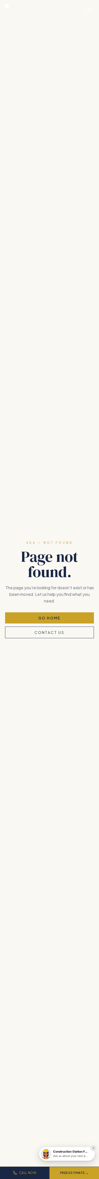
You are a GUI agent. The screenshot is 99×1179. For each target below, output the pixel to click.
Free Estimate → (74, 1173)
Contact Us (49, 632)
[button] (67, 1154)
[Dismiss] (93, 1148)
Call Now (28, 1173)
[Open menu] (88, 10)
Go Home (49, 618)
